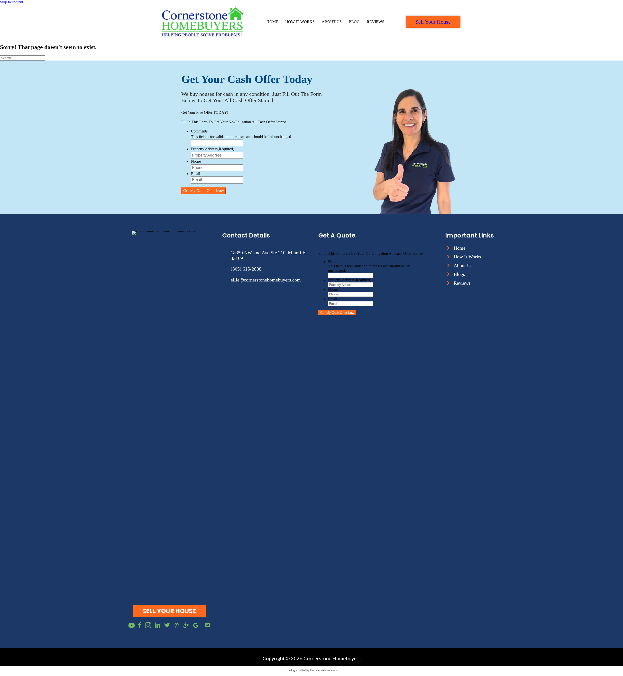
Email (195, 174)
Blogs (459, 274)
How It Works (300, 22)
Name (332, 262)
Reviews (375, 22)
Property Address (212, 149)
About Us (332, 22)
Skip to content (11, 2)
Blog (354, 22)
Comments (199, 131)
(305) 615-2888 (246, 269)
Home (272, 22)
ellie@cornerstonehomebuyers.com (266, 279)
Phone (196, 161)
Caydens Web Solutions (324, 670)
